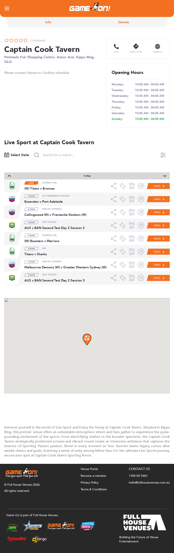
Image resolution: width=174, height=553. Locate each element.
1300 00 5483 (138, 476)
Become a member (93, 476)
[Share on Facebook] (114, 186)
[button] (87, 339)
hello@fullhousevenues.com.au (149, 483)
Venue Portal (89, 469)
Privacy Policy (89, 483)
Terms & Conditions (94, 489)
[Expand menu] (7, 8)
